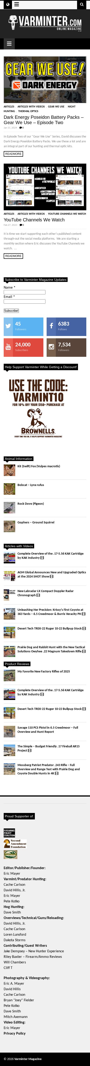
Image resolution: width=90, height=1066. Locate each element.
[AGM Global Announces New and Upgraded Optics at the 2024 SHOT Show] (9, 576)
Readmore (13, 154)
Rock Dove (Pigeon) (31, 504)
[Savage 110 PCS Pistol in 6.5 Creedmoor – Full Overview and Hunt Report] (9, 731)
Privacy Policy (15, 1033)
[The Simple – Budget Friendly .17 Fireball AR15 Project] (9, 750)
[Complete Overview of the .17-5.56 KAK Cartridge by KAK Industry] (9, 557)
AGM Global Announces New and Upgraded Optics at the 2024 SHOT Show (52, 574)
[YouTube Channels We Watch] (45, 187)
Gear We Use (56, 106)
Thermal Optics (28, 111)
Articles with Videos (31, 106)
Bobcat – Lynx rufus (31, 485)
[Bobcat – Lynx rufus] (9, 489)
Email (9, 297)
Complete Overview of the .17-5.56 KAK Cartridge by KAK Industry (51, 556)
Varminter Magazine (28, 1059)
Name (9, 288)
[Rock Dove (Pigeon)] (9, 507)
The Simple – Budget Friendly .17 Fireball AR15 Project (49, 748)
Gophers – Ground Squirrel (36, 522)
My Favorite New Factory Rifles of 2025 (44, 671)
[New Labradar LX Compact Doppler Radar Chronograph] (9, 595)
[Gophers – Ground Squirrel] (9, 526)
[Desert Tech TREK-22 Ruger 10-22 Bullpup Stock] (9, 632)
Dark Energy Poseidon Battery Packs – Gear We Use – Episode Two (44, 120)
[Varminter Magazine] (45, 30)
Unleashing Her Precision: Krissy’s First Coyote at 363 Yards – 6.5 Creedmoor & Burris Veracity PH (50, 612)
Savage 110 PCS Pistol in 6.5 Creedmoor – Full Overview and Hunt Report (48, 730)
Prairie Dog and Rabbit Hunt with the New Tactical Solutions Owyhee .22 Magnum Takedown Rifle (51, 649)
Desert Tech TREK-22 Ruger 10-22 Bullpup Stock (50, 628)
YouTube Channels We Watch (67, 214)
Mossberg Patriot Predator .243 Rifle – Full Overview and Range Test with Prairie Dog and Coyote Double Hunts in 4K (49, 769)
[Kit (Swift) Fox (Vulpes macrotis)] (9, 470)
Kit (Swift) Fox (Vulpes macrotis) (39, 466)
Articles (9, 106)
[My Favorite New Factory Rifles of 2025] (9, 675)
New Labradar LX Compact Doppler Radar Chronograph (46, 593)
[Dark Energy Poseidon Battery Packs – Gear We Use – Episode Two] (45, 79)
